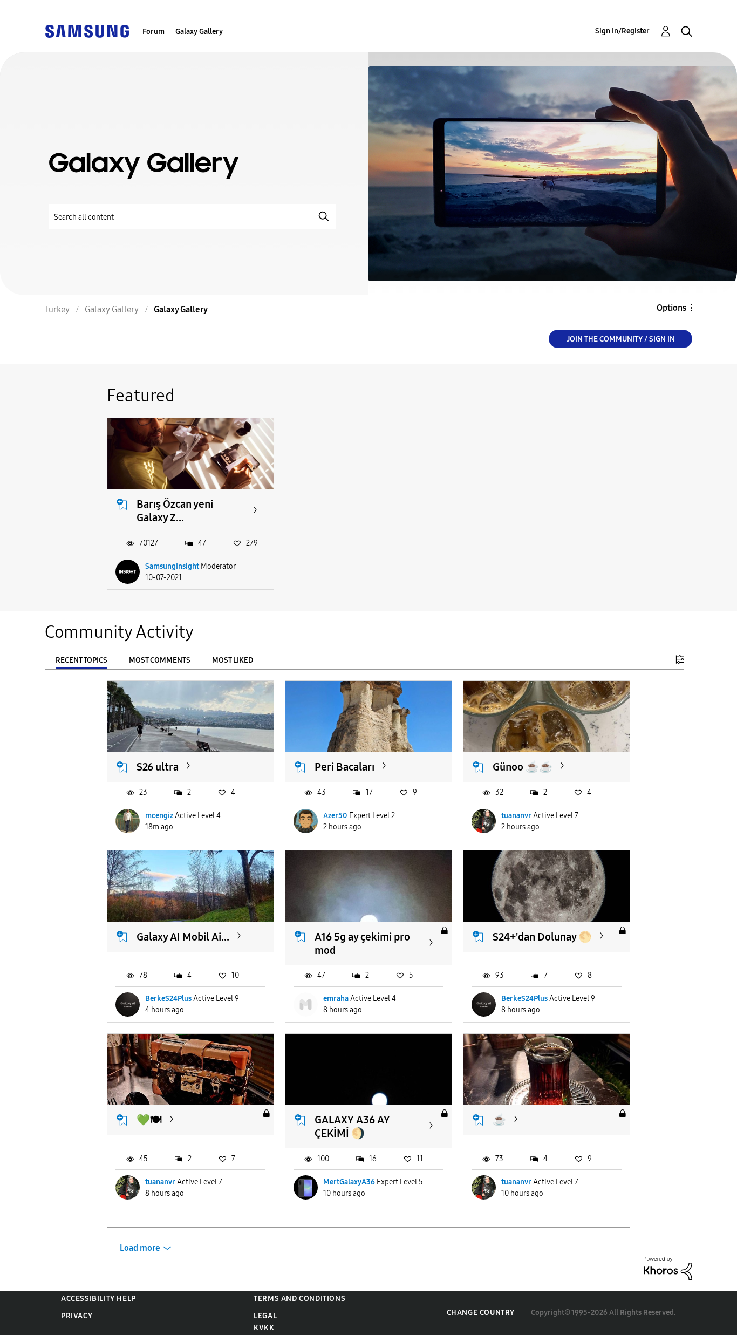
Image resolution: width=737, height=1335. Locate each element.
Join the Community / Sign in (621, 339)
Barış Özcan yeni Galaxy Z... (175, 511)
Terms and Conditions (299, 1298)
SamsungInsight (172, 566)
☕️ (499, 1119)
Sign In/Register (622, 31)
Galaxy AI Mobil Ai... (183, 936)
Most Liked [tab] (232, 660)
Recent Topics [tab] (81, 660)
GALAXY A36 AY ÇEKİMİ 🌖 (352, 1126)
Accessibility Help (98, 1298)
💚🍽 (149, 1119)
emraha (336, 998)
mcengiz (159, 815)
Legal (265, 1315)
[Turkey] (87, 30)
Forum (153, 31)
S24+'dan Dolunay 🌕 (542, 936)
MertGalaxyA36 (349, 1182)
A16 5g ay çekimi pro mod (362, 943)
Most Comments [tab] (159, 660)
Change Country (481, 1312)
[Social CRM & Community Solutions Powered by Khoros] (668, 1268)
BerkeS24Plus (168, 998)
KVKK (264, 1327)
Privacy (76, 1315)
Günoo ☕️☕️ (522, 766)
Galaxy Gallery (199, 31)
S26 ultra (158, 766)
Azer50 (335, 815)
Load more (140, 1248)
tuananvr (516, 815)
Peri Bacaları (344, 766)
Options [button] (671, 308)
